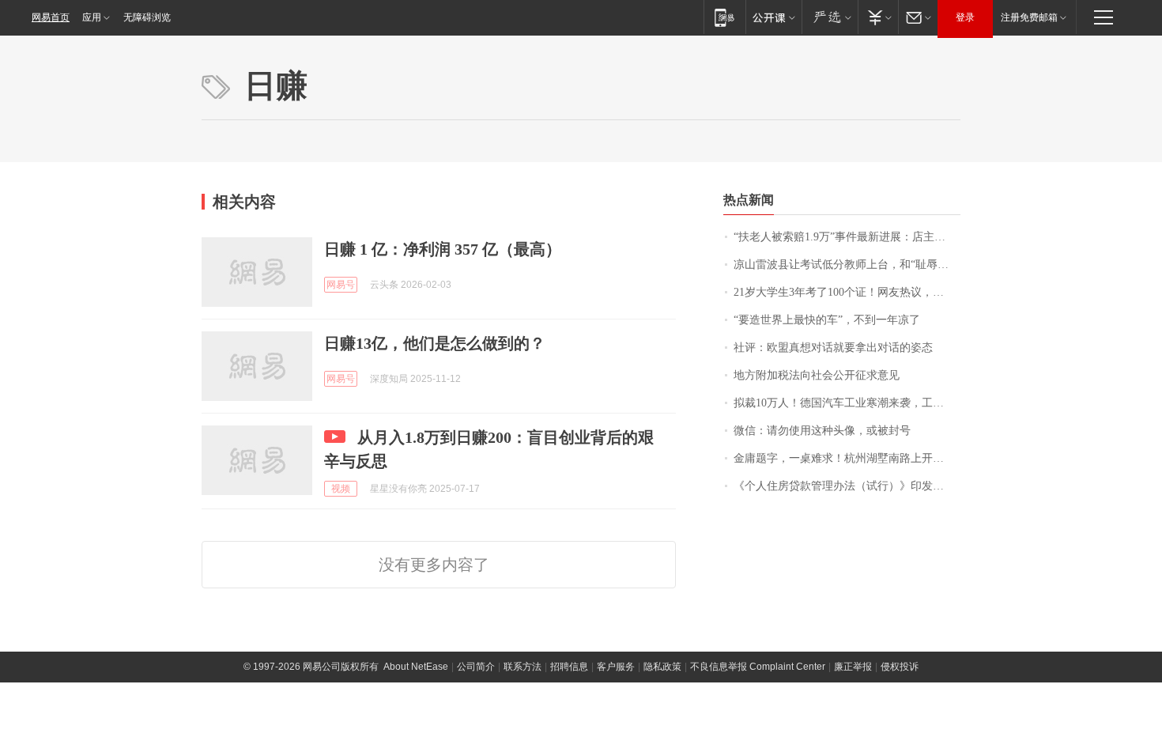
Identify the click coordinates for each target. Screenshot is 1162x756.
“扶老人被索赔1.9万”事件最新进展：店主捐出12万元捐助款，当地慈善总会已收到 (847, 237)
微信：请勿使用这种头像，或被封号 (822, 431)
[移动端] (724, 17)
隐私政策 (662, 666)
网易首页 (51, 17)
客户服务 (616, 666)
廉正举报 (853, 666)
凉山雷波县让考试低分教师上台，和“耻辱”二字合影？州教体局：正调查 (847, 264)
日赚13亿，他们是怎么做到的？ (434, 343)
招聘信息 (569, 666)
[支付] (878, 17)
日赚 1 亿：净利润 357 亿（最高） (442, 249)
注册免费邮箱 (1029, 17)
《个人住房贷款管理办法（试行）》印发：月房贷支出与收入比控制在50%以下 (847, 486)
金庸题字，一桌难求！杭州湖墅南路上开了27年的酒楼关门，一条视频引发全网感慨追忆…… (847, 458)
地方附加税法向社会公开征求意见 (817, 375)
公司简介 (476, 666)
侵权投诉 (900, 666)
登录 (965, 17)
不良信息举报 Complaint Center (757, 666)
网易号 (340, 284)
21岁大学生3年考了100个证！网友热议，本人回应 (847, 292)
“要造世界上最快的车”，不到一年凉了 (827, 320)
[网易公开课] (773, 17)
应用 (91, 17)
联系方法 (522, 666)
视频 (340, 488)
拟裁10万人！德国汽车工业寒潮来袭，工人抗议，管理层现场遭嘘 (847, 403)
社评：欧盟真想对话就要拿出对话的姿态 (833, 347)
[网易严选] (830, 17)
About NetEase (415, 666)
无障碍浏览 (147, 17)
